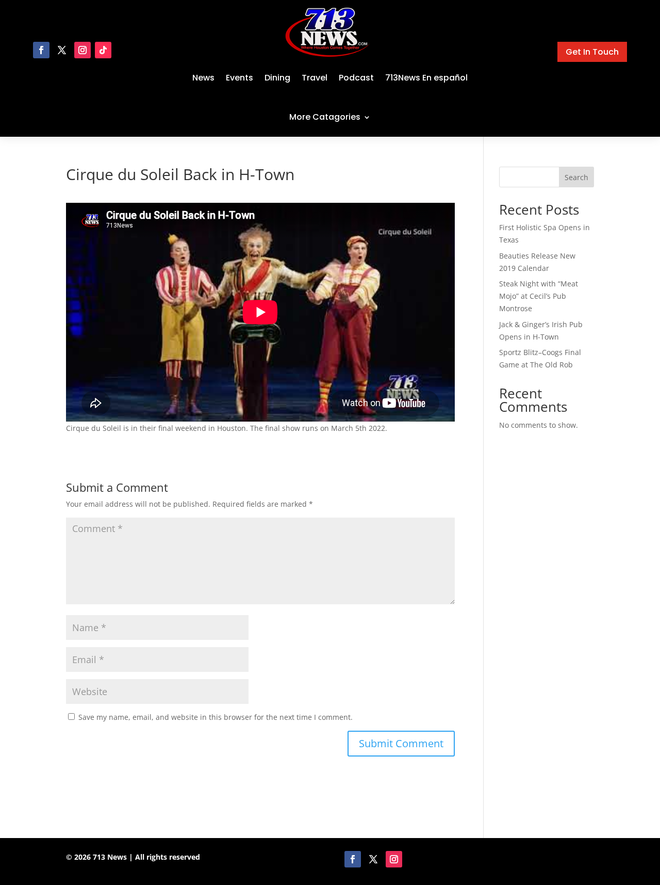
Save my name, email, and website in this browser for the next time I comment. (215, 717)
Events (239, 78)
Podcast (356, 78)
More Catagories (324, 117)
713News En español (426, 78)
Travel (314, 78)
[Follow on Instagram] (82, 50)
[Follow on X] (62, 50)
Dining (277, 78)
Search (576, 177)
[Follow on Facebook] (41, 50)
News (203, 78)
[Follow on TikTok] (103, 50)
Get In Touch (592, 52)
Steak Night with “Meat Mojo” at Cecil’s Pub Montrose (538, 296)
